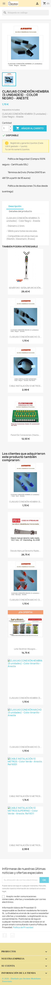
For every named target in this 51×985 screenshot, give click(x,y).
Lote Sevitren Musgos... (25, 649)
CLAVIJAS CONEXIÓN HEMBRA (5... (25, 501)
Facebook (4, 935)
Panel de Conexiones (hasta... (25, 435)
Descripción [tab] (14, 206)
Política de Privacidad (23, 927)
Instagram (12, 935)
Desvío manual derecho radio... (25, 550)
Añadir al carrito (30, 128)
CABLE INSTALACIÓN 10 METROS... (25, 386)
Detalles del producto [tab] (20, 211)
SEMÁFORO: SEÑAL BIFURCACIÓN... (25, 287)
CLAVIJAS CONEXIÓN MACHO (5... (26, 337)
